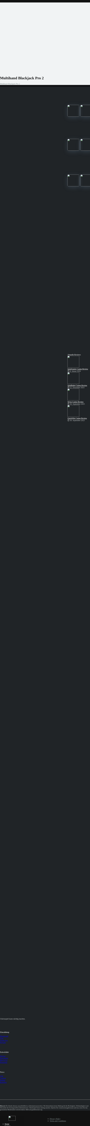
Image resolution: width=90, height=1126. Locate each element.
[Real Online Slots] (12, 1120)
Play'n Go (3, 1060)
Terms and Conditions (58, 1121)
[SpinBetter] (73, 150)
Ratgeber (3, 1082)
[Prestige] (73, 116)
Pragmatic (3, 1062)
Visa (1, 1038)
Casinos (3, 1078)
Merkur (3, 1056)
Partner (2, 1080)
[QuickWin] (73, 186)
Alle (1, 1076)
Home (7, 1124)
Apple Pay (4, 1040)
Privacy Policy (55, 1119)
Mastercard (4, 1036)
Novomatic (4, 1058)
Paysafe (3, 1043)
